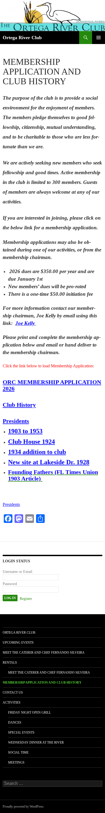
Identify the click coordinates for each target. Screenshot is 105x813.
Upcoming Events (18, 642)
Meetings (16, 762)
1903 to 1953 (25, 431)
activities (11, 702)
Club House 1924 (31, 441)
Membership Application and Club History (42, 682)
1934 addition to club (37, 451)
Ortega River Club (22, 37)
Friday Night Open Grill (29, 712)
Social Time (18, 752)
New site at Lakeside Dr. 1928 (48, 462)
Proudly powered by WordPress (23, 806)
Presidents (16, 421)
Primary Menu (98, 37)
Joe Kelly (25, 323)
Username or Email (17, 572)
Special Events (21, 732)
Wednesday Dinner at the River (36, 742)
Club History (19, 404)
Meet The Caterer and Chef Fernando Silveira (44, 652)
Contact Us (13, 692)
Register (26, 599)
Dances (14, 722)
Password (10, 584)
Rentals (10, 662)
